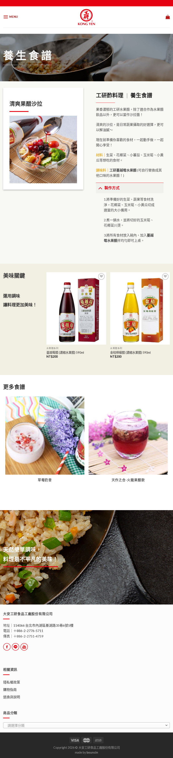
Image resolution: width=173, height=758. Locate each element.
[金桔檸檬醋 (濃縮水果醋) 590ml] (140, 308)
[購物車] (168, 17)
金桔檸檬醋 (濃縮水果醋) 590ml (130, 352)
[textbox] (85, 725)
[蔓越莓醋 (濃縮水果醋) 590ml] (76, 308)
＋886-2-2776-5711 (28, 631)
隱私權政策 (11, 682)
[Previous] (46, 319)
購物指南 (10, 689)
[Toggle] (100, 187)
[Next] (169, 319)
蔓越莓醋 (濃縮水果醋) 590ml (65, 352)
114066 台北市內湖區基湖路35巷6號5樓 (43, 625)
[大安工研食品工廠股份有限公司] (86, 16)
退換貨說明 (11, 697)
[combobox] (86, 725)
